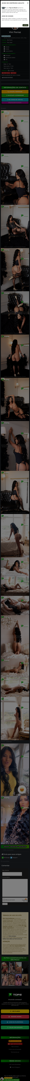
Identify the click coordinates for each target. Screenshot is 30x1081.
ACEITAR (25, 25)
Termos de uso (13, 12)
